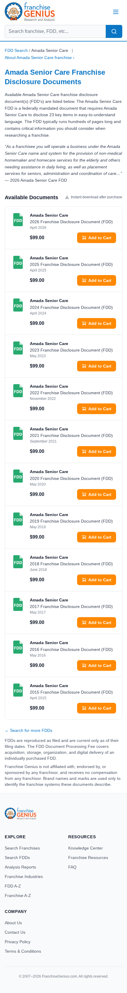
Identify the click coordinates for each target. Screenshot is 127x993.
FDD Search (16, 50)
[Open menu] (115, 11)
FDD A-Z (13, 886)
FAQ (72, 867)
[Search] (114, 31)
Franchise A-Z (18, 895)
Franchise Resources (88, 857)
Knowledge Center (85, 848)
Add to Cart (99, 237)
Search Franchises (22, 848)
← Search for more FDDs (28, 730)
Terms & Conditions (23, 951)
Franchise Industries (24, 876)
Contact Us (15, 932)
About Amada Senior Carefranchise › (39, 57)
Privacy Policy (17, 941)
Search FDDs (17, 857)
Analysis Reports (20, 867)
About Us (13, 922)
